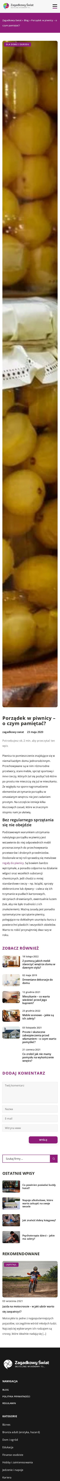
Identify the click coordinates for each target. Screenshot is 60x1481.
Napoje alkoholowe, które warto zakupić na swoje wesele (37, 1203)
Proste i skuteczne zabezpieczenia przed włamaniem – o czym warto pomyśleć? (39, 1037)
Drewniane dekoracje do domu (37, 981)
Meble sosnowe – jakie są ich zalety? (38, 1017)
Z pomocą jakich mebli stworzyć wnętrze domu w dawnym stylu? (38, 964)
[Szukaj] (54, 1159)
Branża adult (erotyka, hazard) (21, 1432)
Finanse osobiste (12, 1455)
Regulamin (9, 1403)
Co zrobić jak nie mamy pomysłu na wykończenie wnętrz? (38, 1057)
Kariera (6, 1477)
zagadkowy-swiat (13, 732)
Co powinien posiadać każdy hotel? (39, 1186)
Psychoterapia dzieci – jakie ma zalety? (38, 1237)
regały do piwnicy (13, 863)
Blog (5, 1389)
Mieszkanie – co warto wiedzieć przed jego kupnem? (36, 1000)
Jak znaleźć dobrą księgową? (39, 1220)
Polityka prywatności (16, 1396)
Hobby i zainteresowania (17, 1462)
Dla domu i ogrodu (17, 44)
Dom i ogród (10, 1439)
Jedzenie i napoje (12, 1470)
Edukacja (7, 1447)
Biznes (6, 1424)
